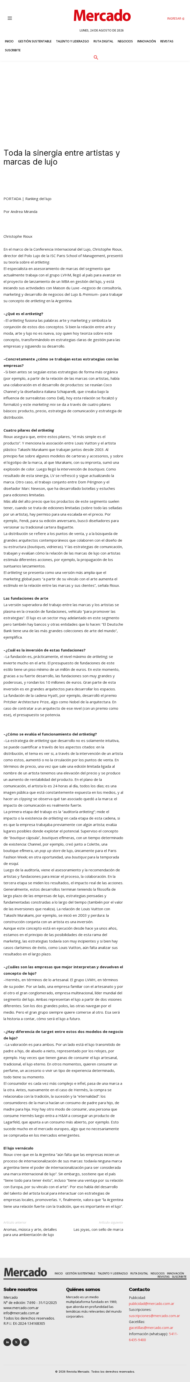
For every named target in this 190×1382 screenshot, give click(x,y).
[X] (56, 181)
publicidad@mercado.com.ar (151, 1303)
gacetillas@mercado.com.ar (151, 1327)
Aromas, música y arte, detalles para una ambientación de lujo (30, 1232)
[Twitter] (16, 1342)
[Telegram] (90, 181)
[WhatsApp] (79, 181)
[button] (96, 57)
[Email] (101, 181)
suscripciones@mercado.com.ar (154, 1315)
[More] (113, 181)
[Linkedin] (44, 181)
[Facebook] (67, 181)
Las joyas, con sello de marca (98, 1229)
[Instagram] (25, 1342)
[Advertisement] (95, 98)
